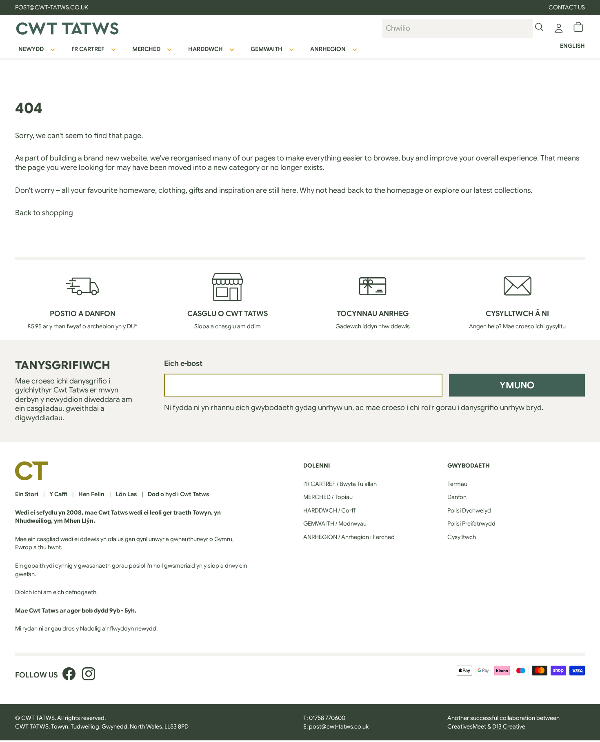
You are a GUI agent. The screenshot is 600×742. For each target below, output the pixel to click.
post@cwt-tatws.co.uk (339, 726)
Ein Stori (26, 494)
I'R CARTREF (87, 49)
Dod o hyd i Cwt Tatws (178, 494)
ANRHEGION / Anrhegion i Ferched (349, 537)
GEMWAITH (266, 49)
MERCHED (146, 49)
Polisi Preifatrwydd (471, 523)
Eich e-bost (183, 363)
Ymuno (517, 385)
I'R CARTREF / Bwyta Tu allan (340, 484)
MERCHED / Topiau (328, 497)
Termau (457, 484)
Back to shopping (44, 212)
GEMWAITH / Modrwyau (335, 523)
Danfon (457, 497)
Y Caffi (58, 494)
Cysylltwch (461, 537)
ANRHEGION (328, 49)
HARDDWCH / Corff (329, 510)
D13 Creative (508, 726)
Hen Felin (91, 494)
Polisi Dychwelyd (469, 510)
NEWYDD (31, 49)
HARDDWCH (205, 49)
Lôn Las (126, 494)
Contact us (567, 7)
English (572, 45)
